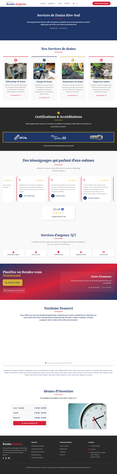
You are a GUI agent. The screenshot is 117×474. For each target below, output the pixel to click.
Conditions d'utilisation (84, 467)
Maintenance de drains (37, 452)
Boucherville (63, 449)
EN (77, 3)
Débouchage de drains (37, 446)
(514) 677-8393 (14, 282)
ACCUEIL (43, 3)
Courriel (93, 449)
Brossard (62, 455)
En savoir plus (15, 95)
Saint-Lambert (64, 446)
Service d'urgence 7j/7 (30, 423)
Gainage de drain (36, 455)
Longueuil (63, 452)
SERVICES (51, 3)
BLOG (59, 3)
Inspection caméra (36, 449)
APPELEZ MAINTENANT (101, 3)
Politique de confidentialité (68, 467)
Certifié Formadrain (37, 457)
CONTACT (67, 3)
